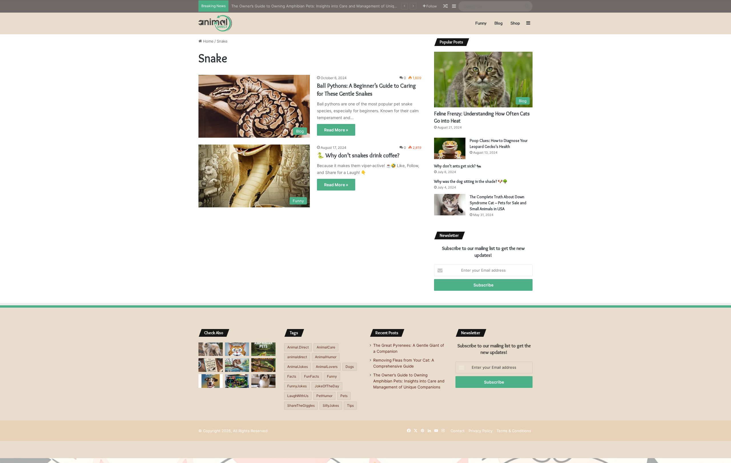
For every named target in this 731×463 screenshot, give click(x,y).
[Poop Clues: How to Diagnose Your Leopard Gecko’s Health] (449, 148)
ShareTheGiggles (301, 405)
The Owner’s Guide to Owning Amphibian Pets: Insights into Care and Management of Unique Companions (326, 6)
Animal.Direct (298, 347)
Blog (499, 23)
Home (208, 41)
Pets (344, 396)
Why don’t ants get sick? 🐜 (457, 166)
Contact (458, 430)
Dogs (350, 366)
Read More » (336, 129)
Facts (291, 376)
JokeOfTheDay (327, 386)
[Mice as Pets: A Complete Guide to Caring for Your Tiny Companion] (237, 365)
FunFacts (311, 376)
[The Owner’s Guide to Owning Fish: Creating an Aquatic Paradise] (237, 381)
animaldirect (297, 357)
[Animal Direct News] (215, 23)
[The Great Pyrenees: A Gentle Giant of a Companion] (210, 349)
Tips (350, 405)
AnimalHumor (325, 357)
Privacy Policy (481, 430)
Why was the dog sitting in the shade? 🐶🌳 (470, 181)
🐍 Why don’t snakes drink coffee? (358, 155)
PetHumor (324, 396)
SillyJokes (331, 405)
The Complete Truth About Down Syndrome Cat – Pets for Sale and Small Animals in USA (498, 202)
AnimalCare (326, 347)
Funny (481, 23)
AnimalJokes (297, 366)
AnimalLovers (327, 366)
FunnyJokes (297, 386)
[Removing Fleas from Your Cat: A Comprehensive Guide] (237, 349)
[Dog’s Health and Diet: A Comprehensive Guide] (210, 381)
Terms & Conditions (514, 430)
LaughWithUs (297, 396)
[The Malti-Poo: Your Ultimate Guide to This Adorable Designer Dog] (263, 381)
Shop (515, 23)
